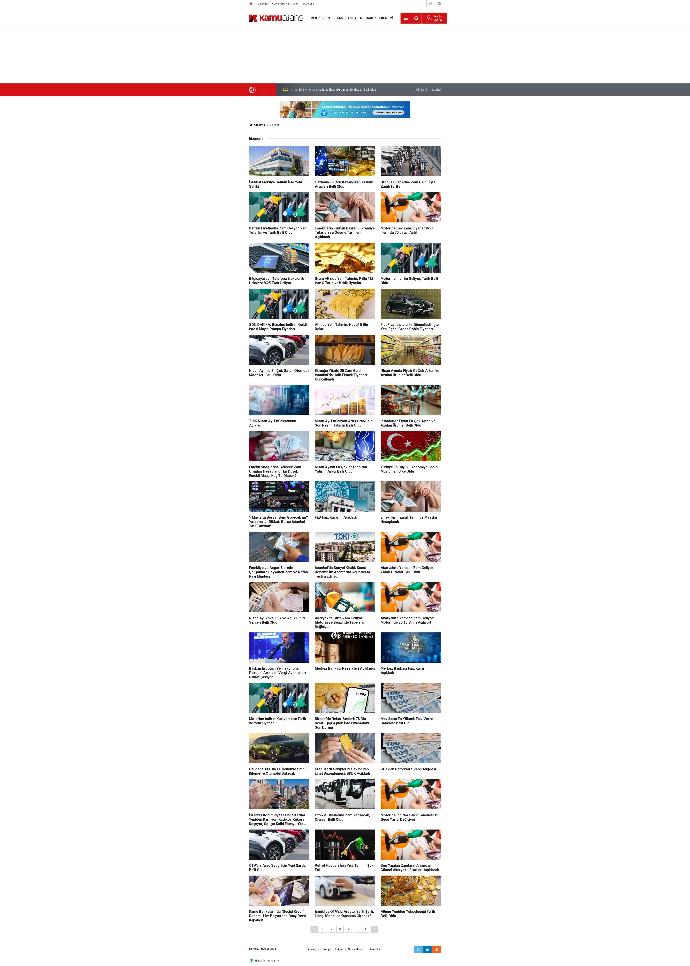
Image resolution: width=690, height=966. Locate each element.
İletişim (339, 949)
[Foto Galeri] (439, 3)
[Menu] (406, 18)
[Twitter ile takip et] (418, 949)
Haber (371, 18)
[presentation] (261, 90)
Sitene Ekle (308, 3)
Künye (327, 949)
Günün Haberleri (280, 3)
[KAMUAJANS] (276, 18)
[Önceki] (314, 929)
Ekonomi (386, 18)
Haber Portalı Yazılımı (267, 960)
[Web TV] (430, 3)
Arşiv (295, 3)
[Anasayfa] (251, 3)
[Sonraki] (374, 929)
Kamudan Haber (349, 18)
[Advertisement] (345, 56)
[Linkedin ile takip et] (427, 949)
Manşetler (262, 3)
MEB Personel (321, 18)
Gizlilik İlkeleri (355, 949)
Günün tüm (428, 89)
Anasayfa (259, 124)
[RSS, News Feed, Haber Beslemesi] (436, 949)
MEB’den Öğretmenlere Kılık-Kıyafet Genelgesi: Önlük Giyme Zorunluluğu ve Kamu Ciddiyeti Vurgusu (342, 90)
